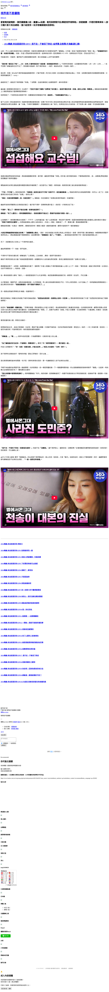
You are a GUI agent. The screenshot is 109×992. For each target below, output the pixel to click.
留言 (19, 722)
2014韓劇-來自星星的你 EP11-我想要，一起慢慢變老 (19, 616)
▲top (2, 731)
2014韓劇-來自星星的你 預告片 (12, 544)
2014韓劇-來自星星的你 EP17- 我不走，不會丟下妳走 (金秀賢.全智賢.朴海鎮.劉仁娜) (42, 44)
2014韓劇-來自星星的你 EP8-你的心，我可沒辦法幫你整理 (21, 596)
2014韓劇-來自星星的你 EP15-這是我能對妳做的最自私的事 (22, 642)
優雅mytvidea (4, 712)
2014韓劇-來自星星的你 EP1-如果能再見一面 (17, 550)
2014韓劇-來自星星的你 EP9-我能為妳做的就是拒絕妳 (20, 603)
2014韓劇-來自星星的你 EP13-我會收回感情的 (17, 629)
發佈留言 (3, 745)
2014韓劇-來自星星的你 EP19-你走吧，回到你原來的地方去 (22, 669)
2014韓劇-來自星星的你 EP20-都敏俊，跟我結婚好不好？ (21, 675)
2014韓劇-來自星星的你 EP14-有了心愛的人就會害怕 (19, 636)
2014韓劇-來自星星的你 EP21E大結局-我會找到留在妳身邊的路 (23, 682)
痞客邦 (15, 722)
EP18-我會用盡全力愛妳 (26, 662)
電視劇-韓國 (14, 728)
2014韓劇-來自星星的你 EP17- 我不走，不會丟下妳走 (20, 655)
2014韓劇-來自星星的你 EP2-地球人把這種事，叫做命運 (21, 557)
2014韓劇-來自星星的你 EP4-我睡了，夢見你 (17, 570)
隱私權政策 (64, 968)
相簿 (5, 32)
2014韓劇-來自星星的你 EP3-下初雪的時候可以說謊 (19, 563)
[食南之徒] (1, 857)
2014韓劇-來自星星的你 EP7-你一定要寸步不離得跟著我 (21, 590)
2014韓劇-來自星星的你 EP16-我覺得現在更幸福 (18, 649)
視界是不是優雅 (10, 13)
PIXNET (42, 968)
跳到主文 (3, 18)
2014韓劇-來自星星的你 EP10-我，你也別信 (16, 609)
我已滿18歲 (4, 988)
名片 (5, 36)
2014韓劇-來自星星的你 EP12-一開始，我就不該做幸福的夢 (22, 623)
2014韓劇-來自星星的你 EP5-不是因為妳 (15, 577)
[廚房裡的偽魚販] (1, 838)
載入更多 (3, 735)
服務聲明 (70, 968)
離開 (10, 988)
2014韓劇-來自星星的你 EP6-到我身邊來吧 (16, 583)
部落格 (6, 34)
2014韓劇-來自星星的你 (9, 662)
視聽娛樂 (14, 29)
